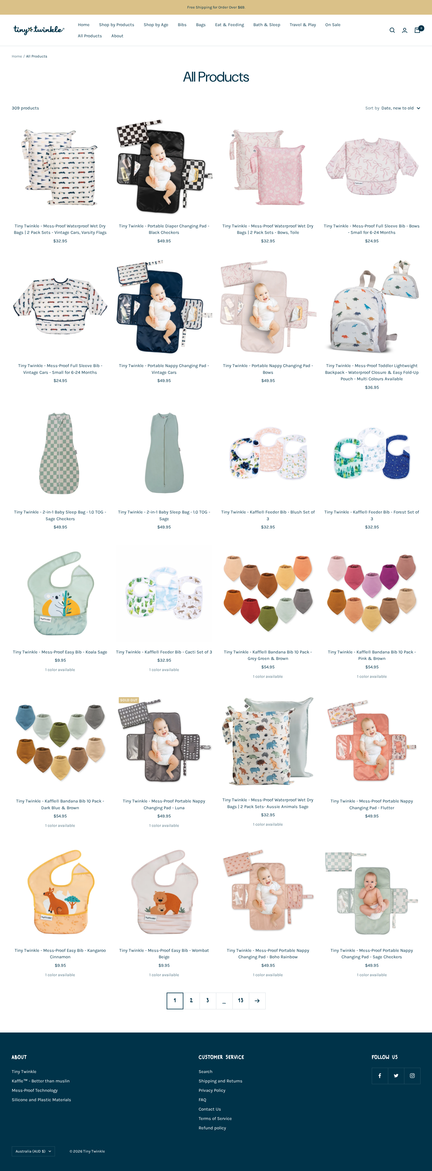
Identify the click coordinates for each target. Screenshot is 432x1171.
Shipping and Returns (220, 1081)
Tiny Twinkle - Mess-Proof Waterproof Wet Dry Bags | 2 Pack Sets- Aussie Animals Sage (267, 803)
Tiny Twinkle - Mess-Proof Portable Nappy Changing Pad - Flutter (372, 804)
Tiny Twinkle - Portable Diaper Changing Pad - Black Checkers (164, 229)
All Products (90, 35)
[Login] (404, 30)
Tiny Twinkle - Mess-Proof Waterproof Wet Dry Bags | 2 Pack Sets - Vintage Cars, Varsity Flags (60, 229)
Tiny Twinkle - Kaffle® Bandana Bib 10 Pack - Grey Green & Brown (268, 655)
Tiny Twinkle (24, 1071)
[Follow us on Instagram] (412, 1076)
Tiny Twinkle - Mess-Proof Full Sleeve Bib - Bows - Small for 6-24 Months (372, 229)
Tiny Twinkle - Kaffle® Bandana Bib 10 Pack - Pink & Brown (372, 655)
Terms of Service (215, 1118)
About (117, 35)
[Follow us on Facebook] (380, 1076)
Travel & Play (303, 24)
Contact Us (210, 1109)
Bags (201, 24)
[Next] (257, 1001)
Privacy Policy (212, 1090)
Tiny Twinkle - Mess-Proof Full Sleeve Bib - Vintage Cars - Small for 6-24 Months (60, 369)
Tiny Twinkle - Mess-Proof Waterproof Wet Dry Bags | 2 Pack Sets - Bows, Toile (267, 229)
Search (205, 1071)
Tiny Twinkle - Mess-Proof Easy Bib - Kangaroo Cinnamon (60, 954)
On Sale (333, 24)
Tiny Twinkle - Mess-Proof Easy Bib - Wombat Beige (164, 954)
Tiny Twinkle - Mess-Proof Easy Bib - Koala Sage (60, 652)
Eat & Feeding (229, 24)
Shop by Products (116, 24)
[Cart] (417, 30)
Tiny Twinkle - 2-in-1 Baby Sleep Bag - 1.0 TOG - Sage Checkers (60, 515)
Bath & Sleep (266, 24)
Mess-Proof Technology (35, 1090)
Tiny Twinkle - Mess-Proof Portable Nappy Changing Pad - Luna (164, 804)
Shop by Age (156, 24)
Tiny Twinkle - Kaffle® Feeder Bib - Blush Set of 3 (268, 515)
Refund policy (212, 1128)
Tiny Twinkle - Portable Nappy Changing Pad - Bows (268, 369)
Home (84, 24)
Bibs (182, 24)
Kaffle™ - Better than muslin (41, 1081)
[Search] (392, 30)
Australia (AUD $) (31, 1151)
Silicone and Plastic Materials (41, 1099)
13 (241, 1000)
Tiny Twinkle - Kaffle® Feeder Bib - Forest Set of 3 (371, 515)
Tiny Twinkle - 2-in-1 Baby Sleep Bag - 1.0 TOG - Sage (164, 515)
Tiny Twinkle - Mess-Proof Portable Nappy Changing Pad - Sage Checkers (372, 954)
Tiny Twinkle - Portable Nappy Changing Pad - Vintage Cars (164, 369)
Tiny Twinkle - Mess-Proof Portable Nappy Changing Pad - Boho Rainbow (268, 954)
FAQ (202, 1099)
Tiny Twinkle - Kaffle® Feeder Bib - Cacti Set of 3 (164, 652)
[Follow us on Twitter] (396, 1076)
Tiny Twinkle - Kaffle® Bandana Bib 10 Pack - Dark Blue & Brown (60, 804)
